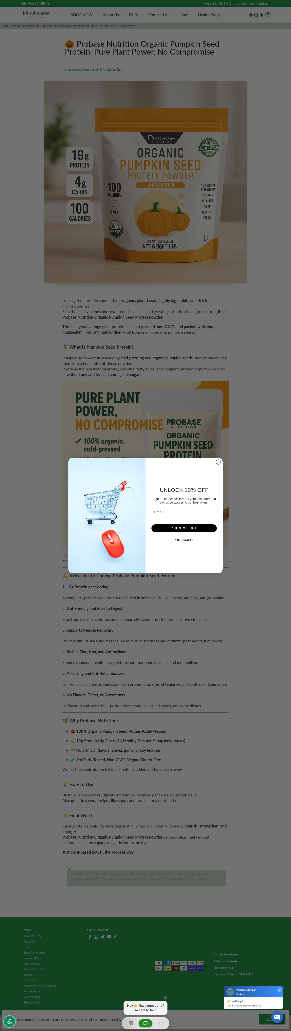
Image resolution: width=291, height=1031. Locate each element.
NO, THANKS (184, 540)
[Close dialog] (218, 462)
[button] (9, 1021)
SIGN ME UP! (184, 528)
